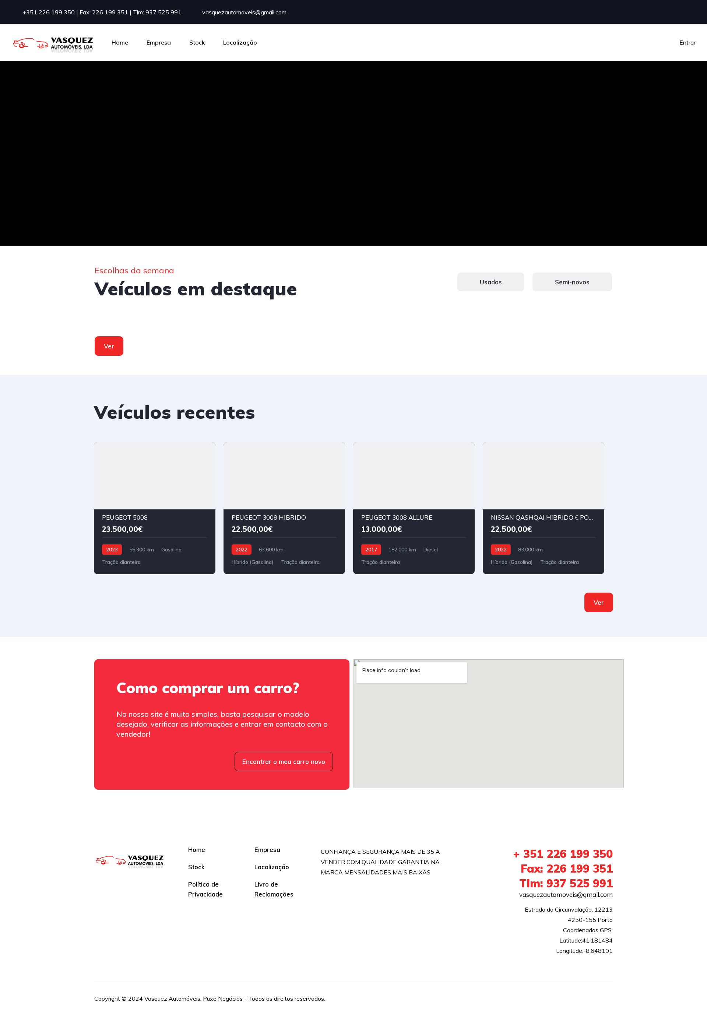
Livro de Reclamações (273, 889)
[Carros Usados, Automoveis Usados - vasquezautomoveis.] (53, 42)
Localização (240, 42)
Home (120, 42)
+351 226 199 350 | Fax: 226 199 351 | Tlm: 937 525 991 (101, 12)
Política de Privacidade (205, 889)
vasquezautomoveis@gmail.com (243, 12)
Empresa (159, 42)
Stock (197, 42)
